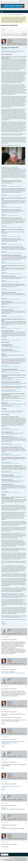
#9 (26, 803)
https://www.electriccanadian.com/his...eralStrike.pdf (10, 372)
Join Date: (9, 43)
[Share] (25, 44)
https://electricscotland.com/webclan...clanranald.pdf (10, 477)
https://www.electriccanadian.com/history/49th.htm (10, 366)
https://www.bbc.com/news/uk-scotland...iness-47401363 (11, 263)
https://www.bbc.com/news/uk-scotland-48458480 (10, 307)
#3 (26, 667)
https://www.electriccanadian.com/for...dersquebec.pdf (11, 400)
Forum (5, 14)
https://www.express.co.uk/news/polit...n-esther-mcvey (11, 340)
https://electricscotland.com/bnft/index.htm (9, 434)
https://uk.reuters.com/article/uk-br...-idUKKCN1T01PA (11, 328)
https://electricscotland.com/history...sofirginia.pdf (10, 429)
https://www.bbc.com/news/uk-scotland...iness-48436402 (11, 244)
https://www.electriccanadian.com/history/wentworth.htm (11, 351)
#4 (26, 686)
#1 (26, 47)
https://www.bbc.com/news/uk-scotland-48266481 (10, 299)
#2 (26, 637)
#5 (26, 709)
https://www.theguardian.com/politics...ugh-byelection (10, 236)
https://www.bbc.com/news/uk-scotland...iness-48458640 (11, 316)
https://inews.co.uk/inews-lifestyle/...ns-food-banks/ (10, 281)
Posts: (19, 43)
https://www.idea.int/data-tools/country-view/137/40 (12, 673)
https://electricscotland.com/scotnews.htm (8, 52)
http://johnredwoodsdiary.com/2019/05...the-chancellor (11, 273)
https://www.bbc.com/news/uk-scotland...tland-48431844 (11, 252)
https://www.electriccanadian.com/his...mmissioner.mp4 (11, 379)
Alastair (9, 39)
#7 (26, 759)
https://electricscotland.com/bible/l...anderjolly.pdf (10, 463)
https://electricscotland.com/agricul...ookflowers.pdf (10, 444)
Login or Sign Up (22, 1)
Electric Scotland (11, 14)
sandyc (9, 629)
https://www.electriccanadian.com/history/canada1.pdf (11, 391)
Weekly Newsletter (19, 14)
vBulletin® (20, 858)
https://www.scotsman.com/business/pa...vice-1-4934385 (11, 227)
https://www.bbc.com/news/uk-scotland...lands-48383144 (11, 186)
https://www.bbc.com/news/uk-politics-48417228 (10, 215)
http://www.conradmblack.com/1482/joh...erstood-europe (11, 412)
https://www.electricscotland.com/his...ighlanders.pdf (10, 492)
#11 (26, 842)
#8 (26, 781)
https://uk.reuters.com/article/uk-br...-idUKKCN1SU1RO (11, 207)
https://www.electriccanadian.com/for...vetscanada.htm (11, 384)
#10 (26, 822)
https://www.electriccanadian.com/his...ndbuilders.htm (11, 406)
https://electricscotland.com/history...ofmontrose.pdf (10, 472)
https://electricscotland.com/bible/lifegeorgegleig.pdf (10, 455)
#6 (26, 737)
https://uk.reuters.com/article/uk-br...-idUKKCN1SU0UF (11, 195)
